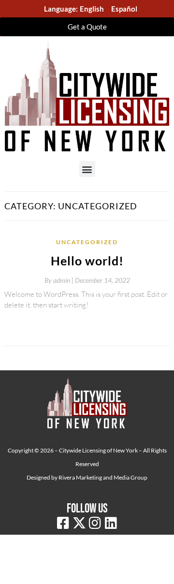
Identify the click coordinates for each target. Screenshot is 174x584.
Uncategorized (87, 242)
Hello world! (87, 260)
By (59, 280)
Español (124, 8)
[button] (87, 169)
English (92, 8)
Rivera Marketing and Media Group (102, 477)
